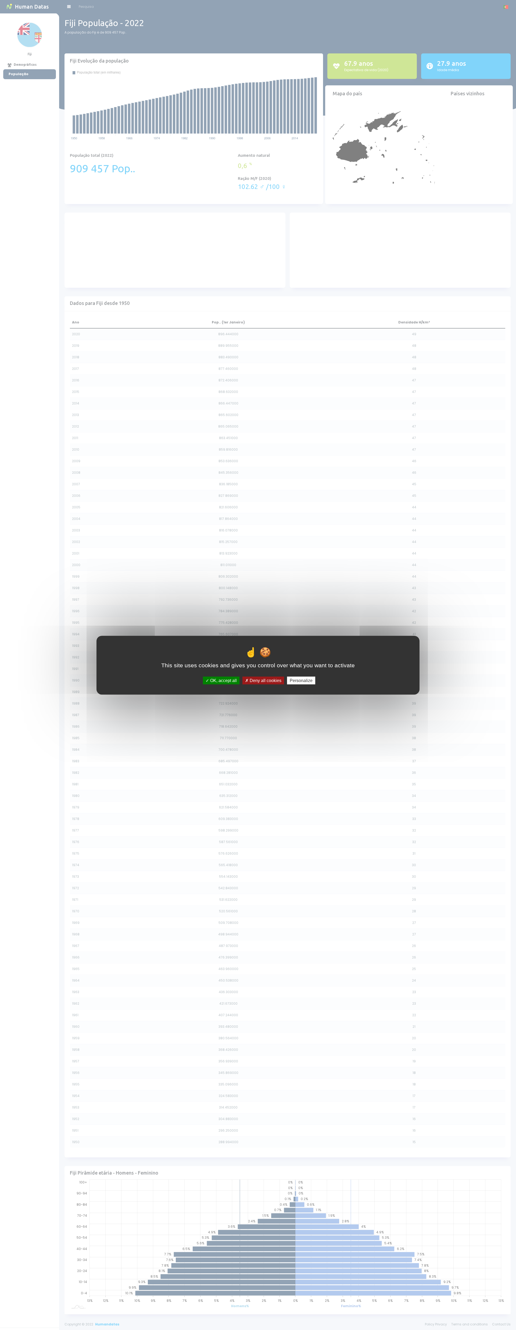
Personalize (301, 680)
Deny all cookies (265, 680)
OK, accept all (223, 680)
